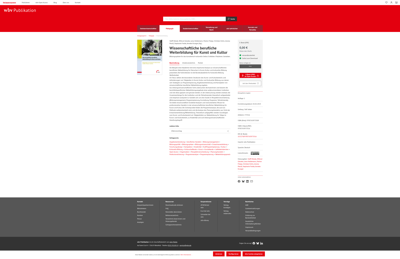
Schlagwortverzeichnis (174, 225)
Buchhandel (141, 212)
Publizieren (26, 2)
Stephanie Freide (249, 166)
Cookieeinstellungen (252, 208)
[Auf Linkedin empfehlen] (247, 182)
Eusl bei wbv (205, 211)
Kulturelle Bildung (176, 149)
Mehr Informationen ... (186, 254)
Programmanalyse (192, 154)
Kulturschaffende (190, 149)
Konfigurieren (234, 254)
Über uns (66, 2)
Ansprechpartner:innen (145, 205)
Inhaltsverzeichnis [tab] (188, 63)
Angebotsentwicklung (177, 142)
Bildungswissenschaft (203, 144)
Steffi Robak (252, 159)
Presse (139, 219)
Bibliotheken (141, 208)
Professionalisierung (176, 154)
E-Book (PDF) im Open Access (250, 75)
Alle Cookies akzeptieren (254, 254)
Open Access (173, 152)
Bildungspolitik (174, 144)
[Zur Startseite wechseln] (20, 10)
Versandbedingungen (253, 231)
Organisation (184, 152)
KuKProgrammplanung (211, 147)
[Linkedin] (261, 243)
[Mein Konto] (391, 2)
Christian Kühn (248, 164)
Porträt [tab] (200, 63)
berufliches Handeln (194, 142)
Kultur (223, 147)
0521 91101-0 (173, 245)
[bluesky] (257, 243)
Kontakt (77, 2)
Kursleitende (209, 149)
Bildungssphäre (187, 144)
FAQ (167, 208)
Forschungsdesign (175, 147)
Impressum (249, 227)
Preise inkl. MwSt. (245, 51)
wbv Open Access (42, 2)
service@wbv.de (185, 245)
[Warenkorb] (396, 2)
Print (250, 66)
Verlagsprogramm (9, 2)
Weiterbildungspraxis (222, 154)
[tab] (174, 62)
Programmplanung (207, 154)
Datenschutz (249, 212)
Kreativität (197, 147)
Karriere (140, 215)
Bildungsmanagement (211, 142)
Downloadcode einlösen (174, 205)
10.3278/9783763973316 (247, 136)
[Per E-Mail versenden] (251, 182)
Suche (233, 19)
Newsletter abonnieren (174, 212)
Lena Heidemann (250, 161)
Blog (55, 2)
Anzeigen (140, 222)
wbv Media (173, 242)
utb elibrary (205, 220)
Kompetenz (188, 147)
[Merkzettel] (386, 2)
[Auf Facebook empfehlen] (239, 182)
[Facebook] (253, 243)
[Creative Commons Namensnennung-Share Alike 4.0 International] (254, 153)
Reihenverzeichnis (172, 215)
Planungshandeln (217, 152)
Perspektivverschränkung (200, 152)
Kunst (201, 149)
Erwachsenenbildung (220, 144)
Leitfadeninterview (221, 149)
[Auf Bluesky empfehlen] (243, 182)
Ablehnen (218, 254)
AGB (246, 205)
